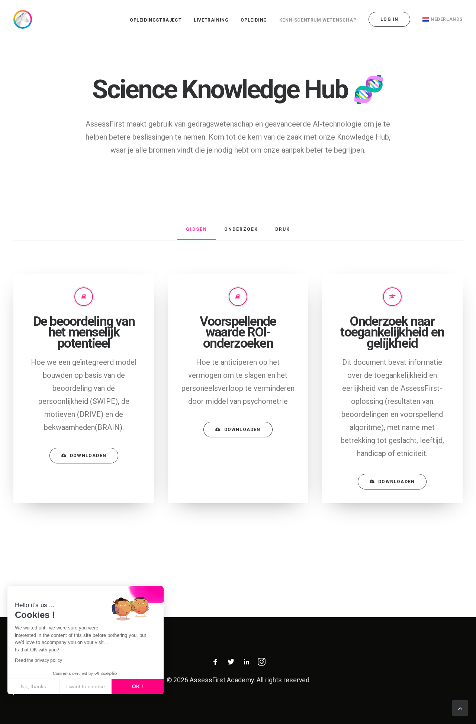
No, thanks (33, 686)
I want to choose (85, 686)
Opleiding (254, 20)
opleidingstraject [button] (155, 20)
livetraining (211, 20)
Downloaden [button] (88, 455)
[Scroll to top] (460, 707)
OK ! (137, 686)
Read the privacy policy (38, 660)
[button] (13, 694)
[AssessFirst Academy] (22, 19)
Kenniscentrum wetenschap (317, 20)
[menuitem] (158, 20)
